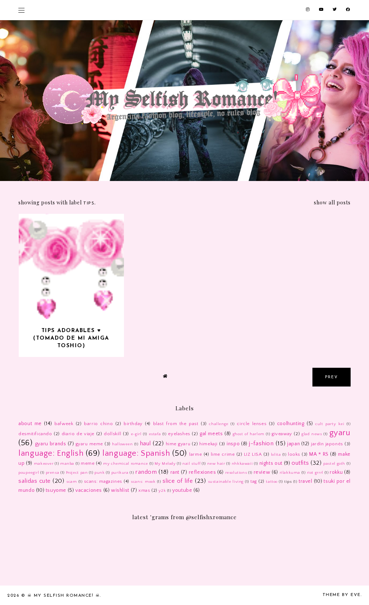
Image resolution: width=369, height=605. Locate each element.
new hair (216, 464)
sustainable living (226, 482)
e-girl (136, 434)
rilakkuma (290, 473)
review (262, 472)
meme (87, 463)
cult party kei (329, 424)
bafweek (63, 423)
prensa (52, 473)
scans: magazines (103, 481)
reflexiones (202, 472)
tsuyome (56, 490)
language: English (51, 453)
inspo (233, 444)
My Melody (165, 464)
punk (99, 473)
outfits (300, 463)
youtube (182, 490)
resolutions (236, 473)
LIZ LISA (253, 454)
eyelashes (179, 433)
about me (30, 424)
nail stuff (191, 464)
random (146, 472)
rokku (336, 472)
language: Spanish (136, 453)
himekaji (208, 443)
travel (305, 481)
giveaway (282, 433)
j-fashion (261, 443)
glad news (312, 434)
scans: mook (143, 482)
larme (195, 454)
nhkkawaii (242, 464)
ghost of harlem (248, 434)
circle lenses (251, 423)
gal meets (211, 434)
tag (253, 481)
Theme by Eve (342, 595)
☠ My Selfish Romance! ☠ (63, 595)
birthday (133, 423)
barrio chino (98, 423)
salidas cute (34, 481)
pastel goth (334, 464)
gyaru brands (50, 444)
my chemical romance (125, 464)
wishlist (120, 490)
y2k (162, 491)
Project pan (77, 473)
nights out (271, 463)
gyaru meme (89, 443)
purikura (120, 473)
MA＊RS (318, 454)
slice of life (178, 481)
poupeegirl (28, 473)
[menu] (21, 10)
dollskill (112, 433)
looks (294, 454)
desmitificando (35, 433)
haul (145, 443)
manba (67, 464)
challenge (218, 424)
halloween (122, 444)
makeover (44, 464)
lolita (276, 454)
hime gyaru (178, 443)
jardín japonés (327, 443)
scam (71, 482)
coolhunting (290, 424)
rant (174, 472)
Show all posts (332, 202)
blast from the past (176, 423)
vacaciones (88, 490)
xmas (144, 490)
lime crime (223, 454)
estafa (155, 434)
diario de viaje (78, 433)
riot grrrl (315, 473)
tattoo (271, 482)
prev (331, 377)
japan (293, 444)
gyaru (340, 432)
